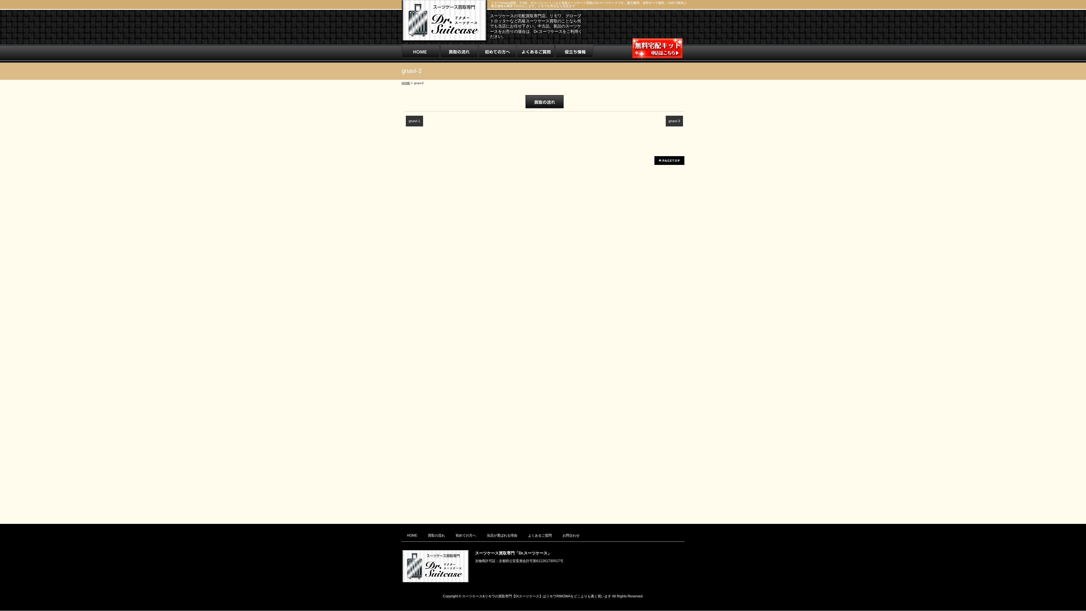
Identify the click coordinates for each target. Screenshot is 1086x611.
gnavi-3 (674, 121)
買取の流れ (436, 535)
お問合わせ (571, 535)
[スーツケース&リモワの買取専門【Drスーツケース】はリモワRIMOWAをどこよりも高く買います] (444, 36)
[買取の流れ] (459, 53)
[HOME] (421, 53)
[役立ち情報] (574, 53)
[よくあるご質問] (536, 53)
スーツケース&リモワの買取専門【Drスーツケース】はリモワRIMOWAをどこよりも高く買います (536, 596)
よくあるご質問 (540, 535)
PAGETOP (670, 160)
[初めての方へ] (497, 53)
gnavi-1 (414, 121)
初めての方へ (466, 535)
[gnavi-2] (544, 101)
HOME (412, 535)
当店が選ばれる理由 (502, 535)
